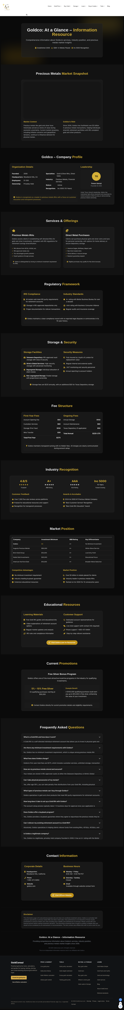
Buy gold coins (82, 975)
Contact (73, 1004)
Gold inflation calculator (47, 975)
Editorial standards (102, 993)
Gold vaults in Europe (84, 984)
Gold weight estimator (65, 971)
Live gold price (44, 966)
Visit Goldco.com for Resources (63, 642)
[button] (70, 6)
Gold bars (81, 971)
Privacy (94, 1001)
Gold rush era (101, 980)
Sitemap (89, 1001)
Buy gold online (82, 966)
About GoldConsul (102, 988)
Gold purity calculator (65, 966)
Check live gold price (18, 977)
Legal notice (101, 1001)
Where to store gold (84, 980)
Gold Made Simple (102, 966)
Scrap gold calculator (65, 975)
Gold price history (45, 971)
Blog (108, 6)
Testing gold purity (65, 980)
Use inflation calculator (19, 982)
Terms (107, 1001)
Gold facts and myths (103, 971)
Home (49, 6)
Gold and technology (103, 975)
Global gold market (46, 980)
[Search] (26, 14)
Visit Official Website (63, 895)
